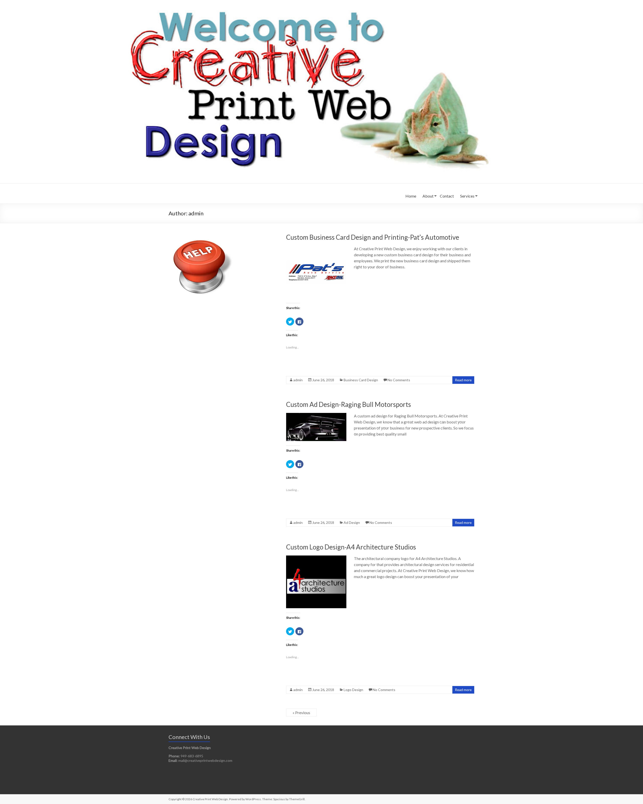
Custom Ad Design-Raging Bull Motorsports (348, 404)
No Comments (399, 380)
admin (298, 380)
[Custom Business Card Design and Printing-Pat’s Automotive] (316, 248)
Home (410, 196)
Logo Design (353, 690)
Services (467, 196)
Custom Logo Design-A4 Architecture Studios (351, 547)
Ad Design (352, 522)
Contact (447, 196)
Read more (463, 380)
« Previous (301, 712)
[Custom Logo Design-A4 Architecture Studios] (316, 557)
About (428, 196)
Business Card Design (361, 380)
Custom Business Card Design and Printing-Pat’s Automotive (372, 237)
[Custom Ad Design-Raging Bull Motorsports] (316, 415)
